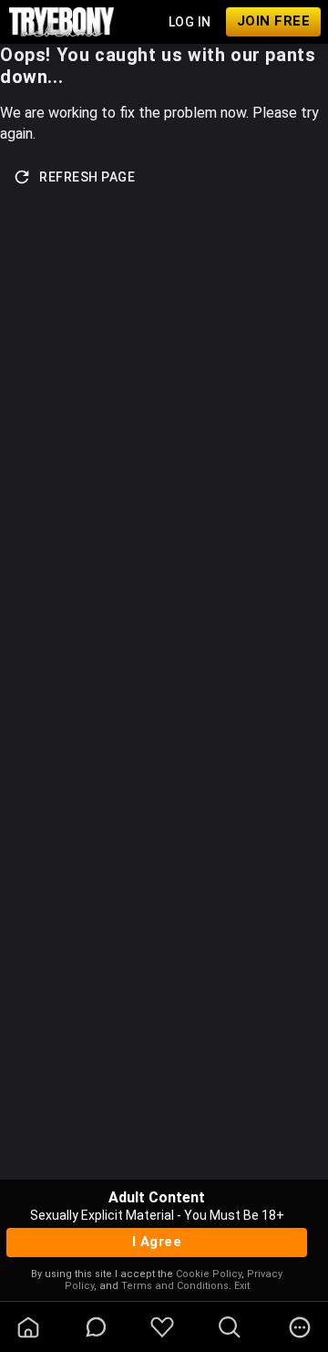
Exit (242, 1286)
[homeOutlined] (28, 1327)
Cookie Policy (208, 1274)
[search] (229, 1327)
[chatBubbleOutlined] (96, 1327)
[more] (299, 1327)
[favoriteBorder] (162, 1327)
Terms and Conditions (175, 1286)
